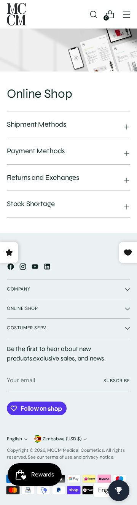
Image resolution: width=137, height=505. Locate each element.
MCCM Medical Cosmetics (75, 450)
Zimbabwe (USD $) (62, 439)
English (14, 439)
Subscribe (117, 381)
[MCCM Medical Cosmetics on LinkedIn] (48, 268)
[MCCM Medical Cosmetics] (16, 14)
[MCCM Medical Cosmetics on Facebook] (11, 268)
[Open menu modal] (126, 14)
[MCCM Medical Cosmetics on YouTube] (35, 268)
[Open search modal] (93, 14)
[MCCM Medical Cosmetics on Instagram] (23, 268)
